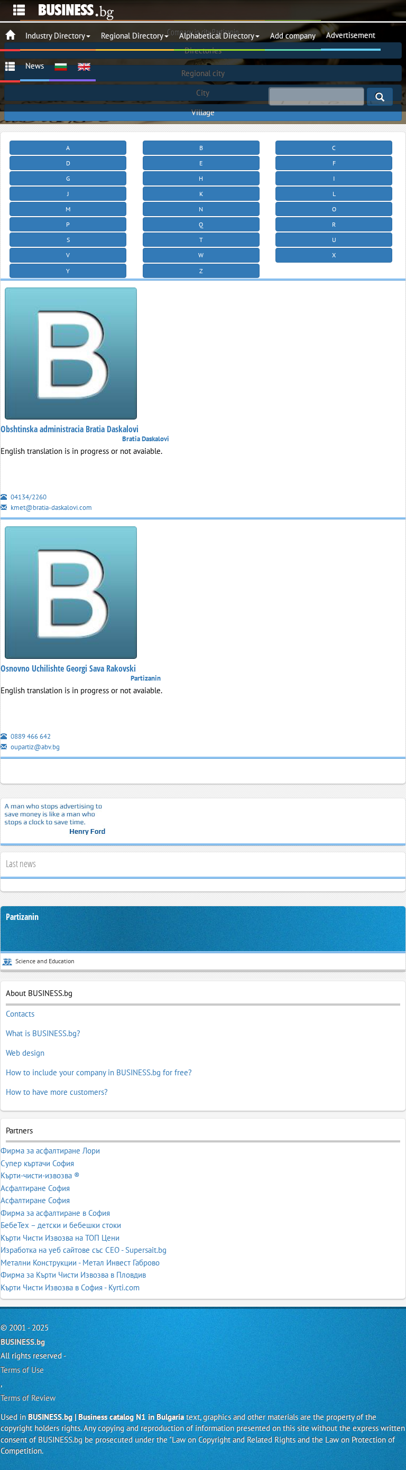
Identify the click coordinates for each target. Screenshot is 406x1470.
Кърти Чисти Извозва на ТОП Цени (60, 1238)
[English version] (84, 66)
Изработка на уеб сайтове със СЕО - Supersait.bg (84, 1250)
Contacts (20, 1014)
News (34, 66)
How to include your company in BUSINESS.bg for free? (99, 1072)
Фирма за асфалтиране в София (55, 1213)
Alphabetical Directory (216, 36)
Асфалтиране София (35, 1188)
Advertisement (350, 35)
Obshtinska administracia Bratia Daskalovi (70, 429)
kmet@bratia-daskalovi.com (50, 507)
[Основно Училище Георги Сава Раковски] (71, 594)
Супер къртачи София (37, 1163)
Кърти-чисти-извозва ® (40, 1175)
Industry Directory (55, 36)
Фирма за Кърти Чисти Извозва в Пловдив (73, 1275)
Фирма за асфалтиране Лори (50, 1151)
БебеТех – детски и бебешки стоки (61, 1225)
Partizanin (22, 917)
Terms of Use (22, 1370)
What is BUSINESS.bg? (43, 1033)
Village (203, 112)
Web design (25, 1053)
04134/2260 (28, 496)
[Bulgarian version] (60, 66)
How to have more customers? (57, 1092)
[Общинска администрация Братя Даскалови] (71, 355)
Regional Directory (132, 36)
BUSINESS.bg (23, 1342)
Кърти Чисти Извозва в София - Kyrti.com (70, 1287)
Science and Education (45, 961)
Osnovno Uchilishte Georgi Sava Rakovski (68, 668)
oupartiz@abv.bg (34, 746)
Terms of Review (28, 1398)
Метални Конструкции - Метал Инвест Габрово (80, 1263)
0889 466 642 (30, 736)
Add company (293, 36)
